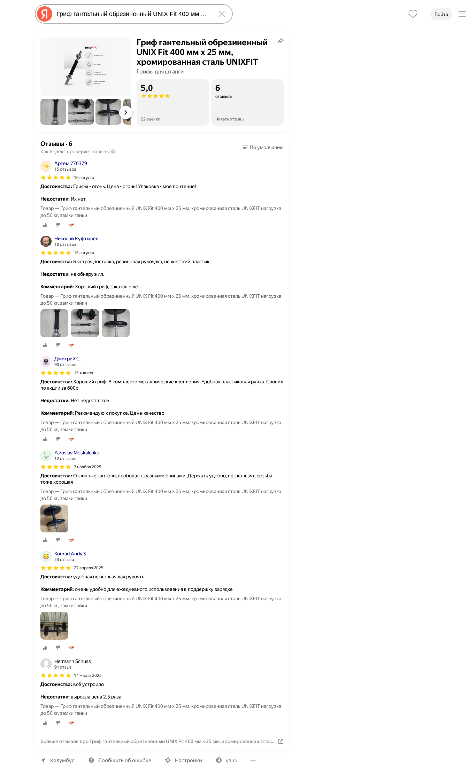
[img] (55, 177)
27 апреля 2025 (88, 567)
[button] (53, 112)
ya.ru (231, 760)
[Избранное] (413, 14)
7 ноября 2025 (87, 466)
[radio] (45, 224)
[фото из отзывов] (54, 323)
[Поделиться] (281, 40)
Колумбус (62, 760)
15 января (83, 372)
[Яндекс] (44, 14)
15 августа (84, 252)
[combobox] (132, 14)
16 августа (84, 177)
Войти (441, 14)
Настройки (188, 760)
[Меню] (462, 14)
